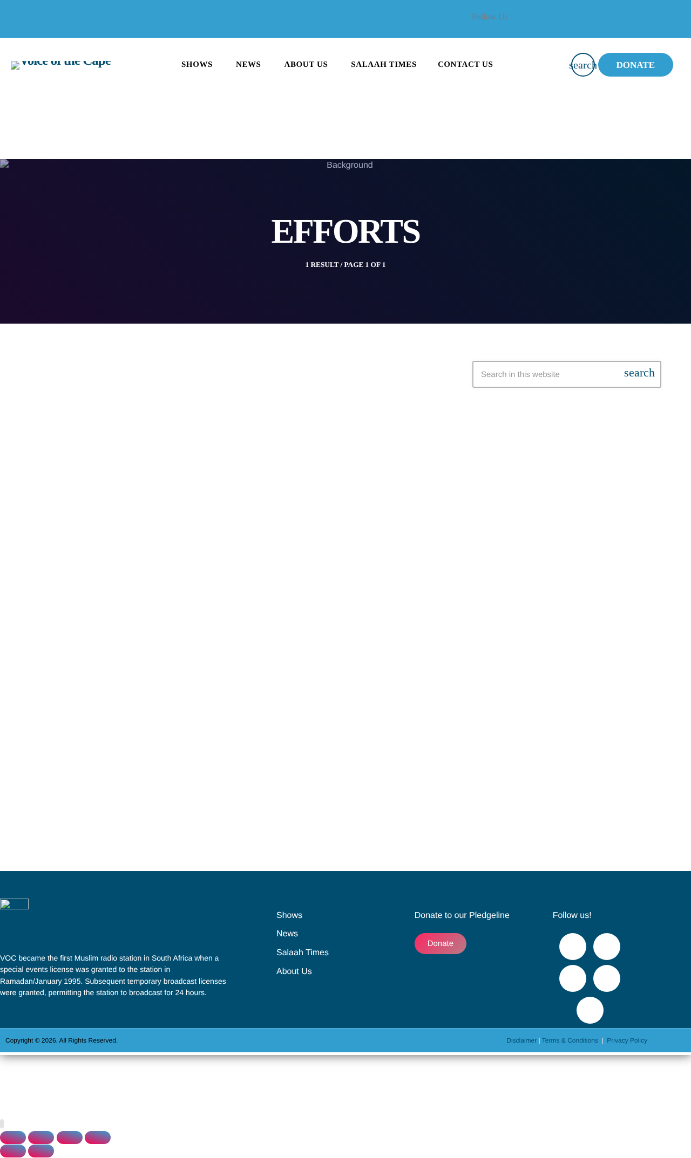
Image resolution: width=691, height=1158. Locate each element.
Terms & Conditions (571, 1040)
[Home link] (61, 64)
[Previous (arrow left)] (13, 1151)
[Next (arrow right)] (41, 1151)
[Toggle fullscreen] (41, 1137)
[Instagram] (606, 978)
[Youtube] (653, 24)
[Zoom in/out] (13, 1137)
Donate (636, 65)
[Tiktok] (590, 1010)
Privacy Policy (627, 1040)
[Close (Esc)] (98, 1137)
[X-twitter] (624, 24)
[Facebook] (594, 24)
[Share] (70, 1137)
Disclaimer (521, 1040)
